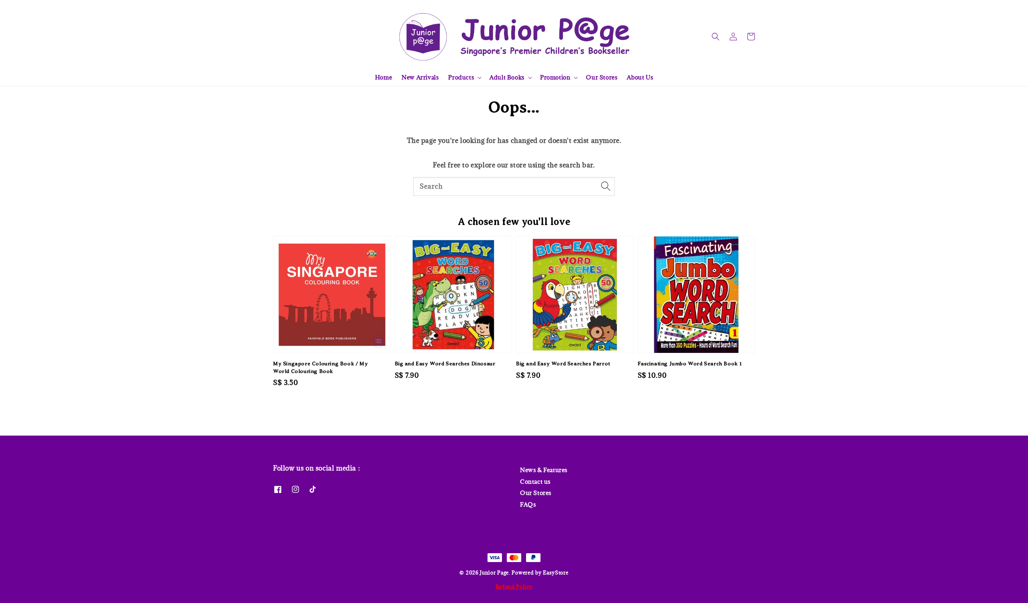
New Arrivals (420, 77)
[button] (715, 36)
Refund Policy (514, 586)
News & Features (543, 470)
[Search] (605, 186)
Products (461, 77)
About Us (640, 77)
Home (383, 77)
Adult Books (507, 77)
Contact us (535, 481)
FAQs (528, 504)
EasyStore (555, 572)
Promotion (555, 77)
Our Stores (601, 77)
